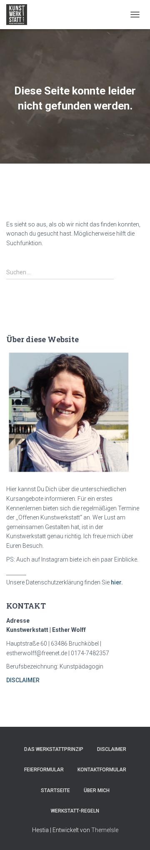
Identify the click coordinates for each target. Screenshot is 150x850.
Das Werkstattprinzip (53, 749)
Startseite (55, 790)
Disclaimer (111, 749)
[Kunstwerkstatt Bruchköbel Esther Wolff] (19, 14)
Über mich (97, 790)
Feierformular (44, 770)
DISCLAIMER (23, 680)
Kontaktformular (102, 770)
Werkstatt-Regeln (75, 811)
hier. (117, 582)
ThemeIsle (104, 830)
